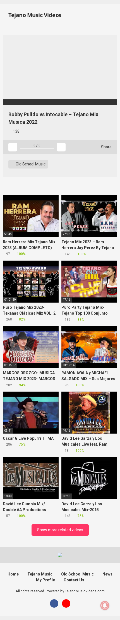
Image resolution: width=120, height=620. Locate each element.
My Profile (45, 580)
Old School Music (30, 164)
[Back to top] (110, 608)
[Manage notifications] (104, 605)
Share (106, 147)
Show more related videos (60, 530)
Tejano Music (39, 574)
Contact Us (74, 580)
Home (13, 574)
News (107, 574)
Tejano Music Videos (34, 15)
